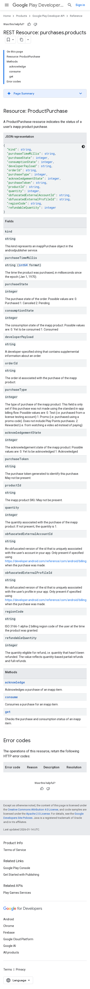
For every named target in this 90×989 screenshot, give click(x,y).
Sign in (80, 5)
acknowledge (15, 682)
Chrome (8, 926)
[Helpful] (29, 24)
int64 (23, 265)
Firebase (9, 932)
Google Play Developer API (48, 15)
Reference (76, 15)
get (7, 712)
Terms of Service (14, 850)
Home (7, 15)
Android (8, 919)
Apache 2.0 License (38, 813)
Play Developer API (46, 5)
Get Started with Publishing (21, 874)
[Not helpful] (35, 24)
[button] (45, 93)
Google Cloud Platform (18, 939)
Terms (7, 969)
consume (11, 697)
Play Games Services (17, 892)
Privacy (21, 969)
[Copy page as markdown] (21, 39)
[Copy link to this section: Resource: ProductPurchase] (72, 111)
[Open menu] (7, 5)
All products (11, 952)
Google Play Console (16, 868)
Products (21, 15)
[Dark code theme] (83, 146)
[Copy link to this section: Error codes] (35, 740)
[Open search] (69, 4)
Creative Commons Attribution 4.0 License (33, 809)
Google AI (9, 945)
